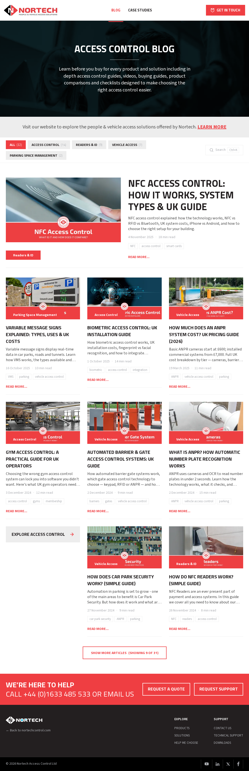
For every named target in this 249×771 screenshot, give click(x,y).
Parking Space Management (36, 155)
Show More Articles (124, 652)
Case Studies (140, 10)
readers (187, 619)
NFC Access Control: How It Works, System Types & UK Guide (181, 195)
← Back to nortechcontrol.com (28, 730)
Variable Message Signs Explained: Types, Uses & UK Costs (37, 334)
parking (24, 377)
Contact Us (222, 728)
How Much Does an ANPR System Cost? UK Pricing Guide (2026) (204, 334)
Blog (115, 10)
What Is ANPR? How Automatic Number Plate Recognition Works (204, 458)
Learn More (211, 127)
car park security (100, 619)
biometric (95, 370)
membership (54, 501)
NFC (133, 246)
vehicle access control (49, 377)
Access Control (49, 144)
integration (140, 370)
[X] (228, 764)
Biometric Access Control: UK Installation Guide (122, 331)
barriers (94, 501)
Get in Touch (228, 10)
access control (151, 246)
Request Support (218, 689)
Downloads (222, 743)
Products (181, 728)
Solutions (182, 735)
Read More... (139, 256)
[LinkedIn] (217, 764)
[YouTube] (206, 764)
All (16, 144)
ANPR (175, 377)
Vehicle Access (127, 144)
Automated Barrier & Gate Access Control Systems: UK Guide (120, 458)
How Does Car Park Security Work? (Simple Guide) (120, 580)
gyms (36, 501)
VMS (10, 377)
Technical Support (228, 735)
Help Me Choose (186, 743)
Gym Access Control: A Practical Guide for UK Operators (32, 458)
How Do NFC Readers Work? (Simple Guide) (201, 580)
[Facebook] (238, 764)
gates (108, 501)
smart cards (174, 246)
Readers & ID (89, 144)
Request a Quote (166, 689)
